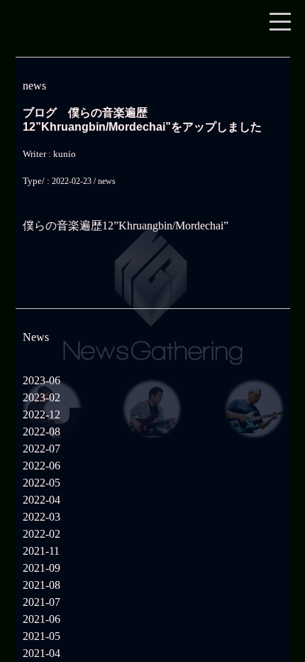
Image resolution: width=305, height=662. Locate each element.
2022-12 (41, 414)
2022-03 (41, 517)
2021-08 (41, 585)
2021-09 (41, 568)
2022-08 (41, 431)
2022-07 (41, 449)
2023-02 (41, 397)
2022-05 (41, 483)
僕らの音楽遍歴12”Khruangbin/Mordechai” (125, 225)
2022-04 (41, 500)
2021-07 (41, 602)
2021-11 (41, 551)
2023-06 (41, 380)
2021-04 (41, 653)
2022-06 (41, 466)
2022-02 (41, 534)
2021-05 (41, 636)
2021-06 (41, 619)
